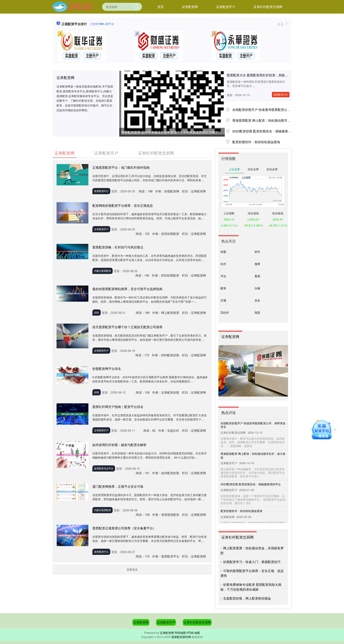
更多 (281, 24)
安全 (257, 300)
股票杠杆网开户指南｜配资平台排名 (117, 406)
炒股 (96, 392)
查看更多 (132, 569)
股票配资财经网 (181, 637)
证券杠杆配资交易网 (268, 6)
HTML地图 (193, 633)
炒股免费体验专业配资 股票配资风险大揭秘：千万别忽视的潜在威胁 (250, 587)
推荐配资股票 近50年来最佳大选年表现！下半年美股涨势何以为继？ (169, 132)
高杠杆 (225, 312)
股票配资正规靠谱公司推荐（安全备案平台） (124, 528)
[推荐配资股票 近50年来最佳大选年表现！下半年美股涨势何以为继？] (172, 82)
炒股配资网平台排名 (106, 368)
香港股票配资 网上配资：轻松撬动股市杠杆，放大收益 (271, 120)
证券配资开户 (225, 6)
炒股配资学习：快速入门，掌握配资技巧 (251, 561)
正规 (223, 300)
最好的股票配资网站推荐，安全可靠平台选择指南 (127, 289)
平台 (223, 276)
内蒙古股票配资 (102, 270)
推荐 (257, 264)
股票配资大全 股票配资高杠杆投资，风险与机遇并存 (264, 75)
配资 (223, 288)
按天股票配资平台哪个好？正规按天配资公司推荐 (127, 327)
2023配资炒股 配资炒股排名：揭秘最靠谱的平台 (266, 131)
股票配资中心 (101, 191)
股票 (257, 276)
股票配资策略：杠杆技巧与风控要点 (117, 247)
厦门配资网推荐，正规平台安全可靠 (117, 486)
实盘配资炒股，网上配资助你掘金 (247, 598)
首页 (160, 6)
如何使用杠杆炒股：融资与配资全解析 (119, 444)
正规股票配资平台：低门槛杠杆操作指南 (121, 167)
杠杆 (223, 264)
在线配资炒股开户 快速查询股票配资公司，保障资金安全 (272, 109)
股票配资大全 (281, 94)
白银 (257, 288)
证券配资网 (190, 6)
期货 (257, 312)
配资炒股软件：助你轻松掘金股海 (256, 142)
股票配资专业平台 (103, 468)
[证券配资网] (72, 6)
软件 (257, 252)
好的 (96, 312)
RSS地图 (180, 633)
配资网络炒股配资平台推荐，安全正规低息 (122, 205)
